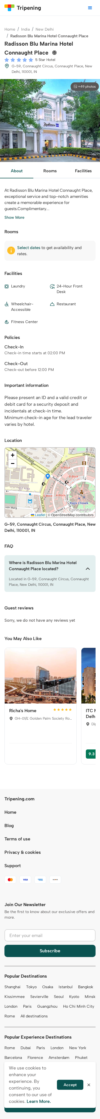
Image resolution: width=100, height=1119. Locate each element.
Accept (70, 1085)
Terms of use (17, 839)
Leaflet (39, 514)
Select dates (28, 247)
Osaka (47, 987)
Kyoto (74, 996)
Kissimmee (14, 996)
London (11, 1006)
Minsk (90, 996)
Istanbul (65, 987)
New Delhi (45, 29)
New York (77, 1048)
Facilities (83, 170)
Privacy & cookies (22, 852)
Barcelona (13, 1057)
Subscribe (50, 950)
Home (9, 29)
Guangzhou (47, 1006)
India (25, 29)
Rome (9, 1016)
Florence (35, 1057)
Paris (27, 1006)
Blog (9, 825)
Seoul (59, 996)
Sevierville (39, 996)
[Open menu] (90, 7)
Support (12, 865)
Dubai (26, 1048)
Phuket (81, 1057)
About (16, 170)
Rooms (50, 170)
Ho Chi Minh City (78, 1006)
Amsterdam (59, 1057)
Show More (14, 217)
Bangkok (85, 987)
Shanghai (12, 987)
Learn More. (39, 1101)
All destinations (34, 1016)
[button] (48, 477)
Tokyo (31, 987)
